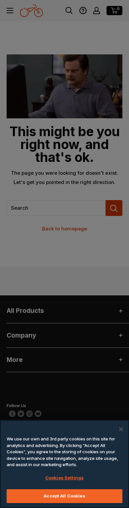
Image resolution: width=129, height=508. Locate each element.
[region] (64, 464)
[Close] (121, 429)
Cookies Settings (64, 477)
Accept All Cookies (64, 495)
